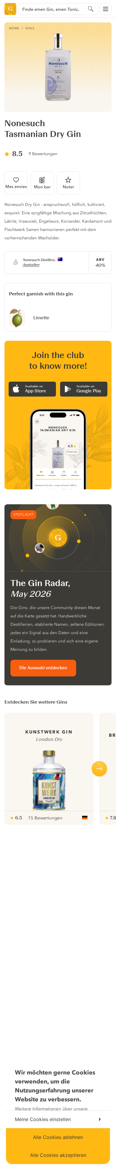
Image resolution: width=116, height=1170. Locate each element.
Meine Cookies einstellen (43, 1119)
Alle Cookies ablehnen (58, 1137)
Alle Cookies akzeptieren (58, 1155)
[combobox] (58, 9)
